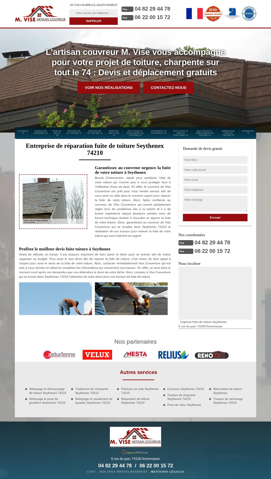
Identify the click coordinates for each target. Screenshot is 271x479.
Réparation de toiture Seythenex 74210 (135, 400)
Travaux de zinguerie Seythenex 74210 (181, 397)
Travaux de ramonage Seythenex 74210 (228, 400)
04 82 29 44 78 (152, 9)
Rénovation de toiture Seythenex (227, 390)
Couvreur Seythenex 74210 (185, 389)
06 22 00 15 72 (152, 17)
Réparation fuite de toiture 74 (228, 133)
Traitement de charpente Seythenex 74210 (91, 390)
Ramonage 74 (248, 132)
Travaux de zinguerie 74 (40, 132)
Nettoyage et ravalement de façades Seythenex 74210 (93, 400)
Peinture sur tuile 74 (114, 133)
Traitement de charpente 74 (158, 132)
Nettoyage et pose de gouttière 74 (180, 133)
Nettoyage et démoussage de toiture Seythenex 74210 (47, 390)
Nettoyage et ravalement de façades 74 (135, 133)
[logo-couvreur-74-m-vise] (40, 14)
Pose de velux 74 (57, 133)
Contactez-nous (168, 87)
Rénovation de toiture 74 (74, 132)
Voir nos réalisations (109, 87)
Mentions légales (167, 471)
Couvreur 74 (23, 132)
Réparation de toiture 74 (94, 132)
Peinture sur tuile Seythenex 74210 (140, 390)
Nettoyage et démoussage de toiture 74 (204, 133)
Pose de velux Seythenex (184, 404)
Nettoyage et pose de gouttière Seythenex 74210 (47, 400)
